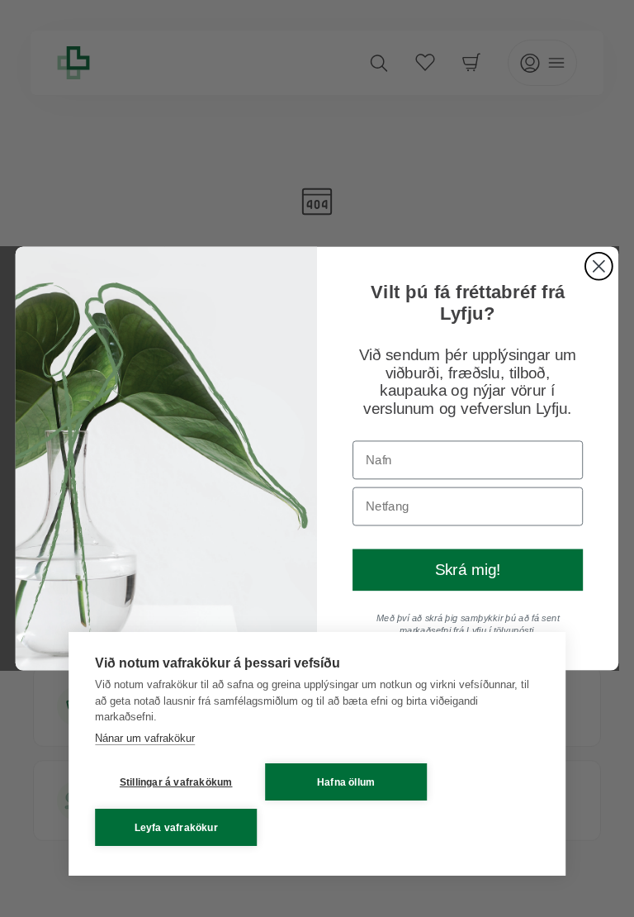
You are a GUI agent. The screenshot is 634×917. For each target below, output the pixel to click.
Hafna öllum (346, 782)
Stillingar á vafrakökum (176, 782)
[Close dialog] (599, 266)
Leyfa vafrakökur (176, 828)
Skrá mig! (468, 570)
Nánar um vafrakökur (145, 738)
